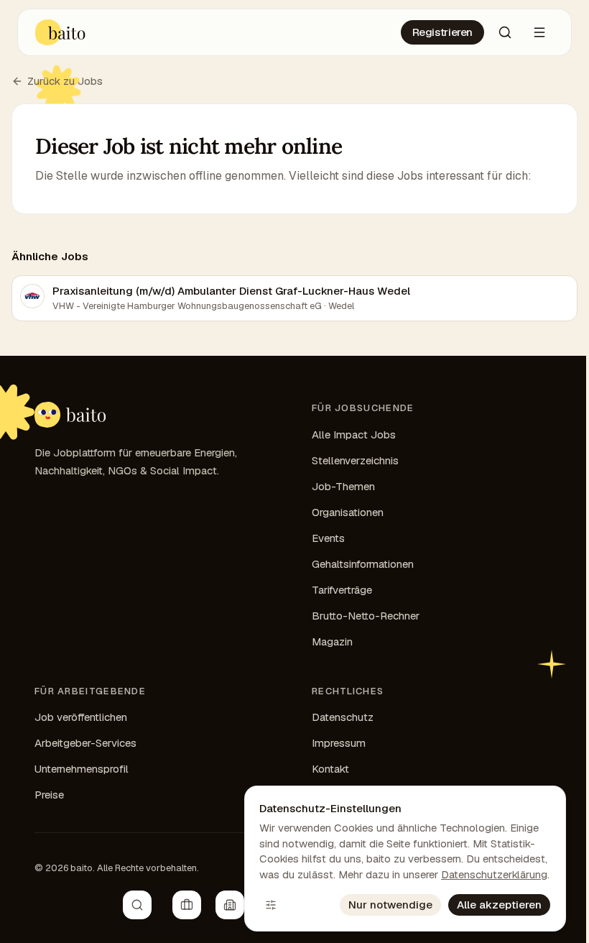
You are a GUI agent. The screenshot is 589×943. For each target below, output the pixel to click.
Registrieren (442, 32)
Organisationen (348, 512)
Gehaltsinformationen (363, 564)
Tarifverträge (342, 590)
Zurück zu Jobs (65, 81)
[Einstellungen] (270, 904)
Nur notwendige (390, 904)
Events (328, 538)
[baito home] (70, 415)
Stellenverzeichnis (355, 460)
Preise (49, 794)
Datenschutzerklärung (494, 874)
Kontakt (330, 769)
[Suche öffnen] (505, 32)
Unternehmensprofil (81, 769)
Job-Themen (343, 486)
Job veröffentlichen (80, 717)
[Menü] (539, 32)
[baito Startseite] (60, 32)
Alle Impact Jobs (354, 434)
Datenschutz (343, 717)
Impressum (339, 743)
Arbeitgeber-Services (85, 743)
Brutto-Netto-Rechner (365, 615)
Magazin (332, 641)
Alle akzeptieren (499, 904)
